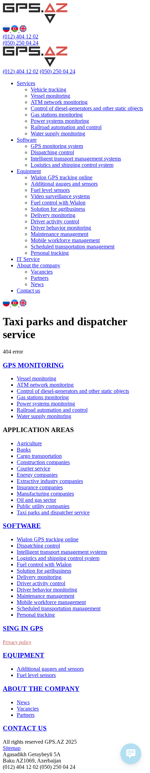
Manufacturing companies (45, 494)
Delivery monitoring (53, 215)
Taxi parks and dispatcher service (53, 512)
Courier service (33, 468)
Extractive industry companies (50, 481)
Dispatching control (52, 152)
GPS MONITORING (33, 365)
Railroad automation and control (66, 127)
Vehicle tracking (48, 89)
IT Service (28, 259)
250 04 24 (20, 43)
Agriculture (29, 443)
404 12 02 (20, 36)
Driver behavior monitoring (61, 228)
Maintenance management (59, 234)
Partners (39, 278)
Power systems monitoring (60, 121)
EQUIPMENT (23, 655)
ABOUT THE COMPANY (41, 688)
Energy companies (37, 475)
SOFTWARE (22, 525)
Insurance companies (40, 487)
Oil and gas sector (36, 500)
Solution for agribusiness (58, 209)
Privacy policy (17, 642)
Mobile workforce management (65, 240)
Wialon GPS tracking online (61, 177)
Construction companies (43, 462)
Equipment (29, 171)
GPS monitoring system (57, 146)
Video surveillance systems (60, 196)
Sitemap (12, 748)
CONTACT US (25, 728)
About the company (38, 265)
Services (26, 83)
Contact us (28, 290)
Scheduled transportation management (72, 247)
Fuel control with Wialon (58, 203)
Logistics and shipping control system (72, 165)
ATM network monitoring (59, 102)
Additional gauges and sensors (64, 184)
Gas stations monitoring (57, 115)
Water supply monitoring (58, 133)
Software (27, 140)
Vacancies (42, 272)
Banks (24, 450)
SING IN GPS (23, 628)
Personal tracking (50, 253)
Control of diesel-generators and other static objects (87, 108)
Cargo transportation (39, 456)
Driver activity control (55, 221)
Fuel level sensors (50, 190)
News (37, 284)
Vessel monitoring (50, 96)
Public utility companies (43, 506)
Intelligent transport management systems (76, 159)
